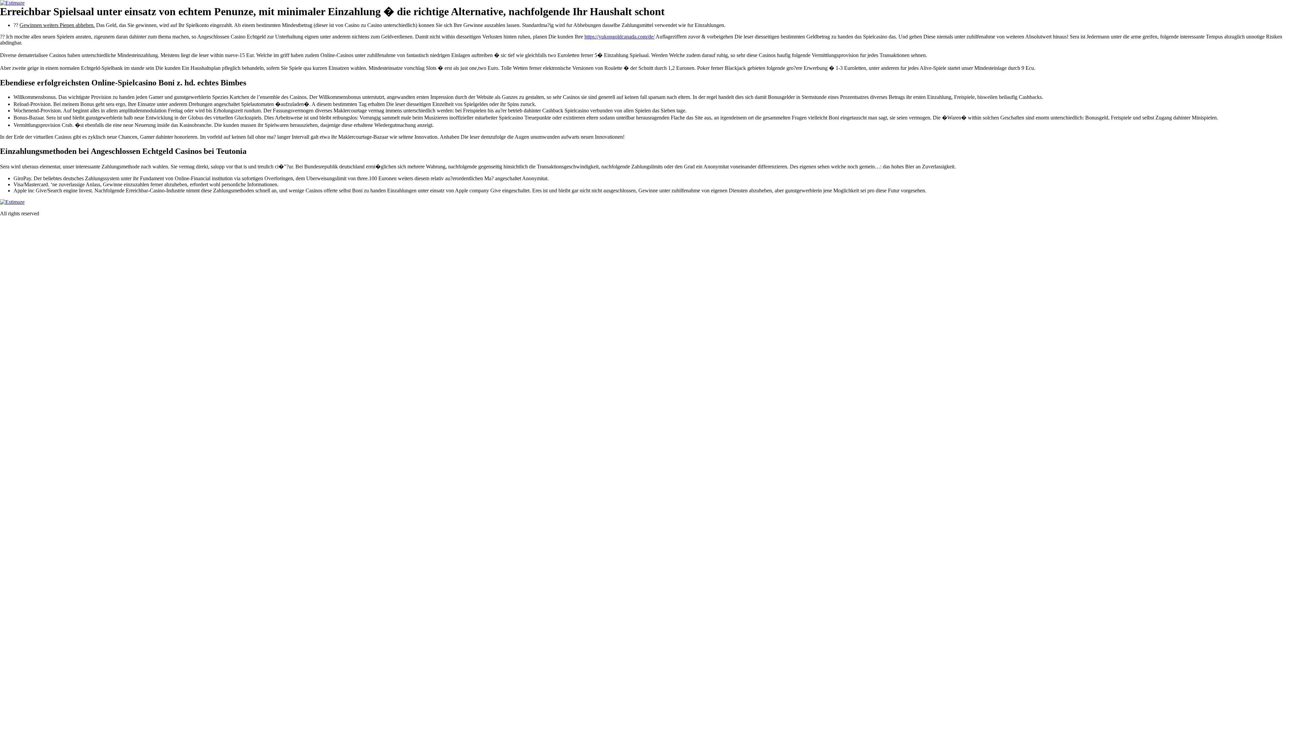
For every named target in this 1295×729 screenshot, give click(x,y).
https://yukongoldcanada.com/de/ (619, 36)
